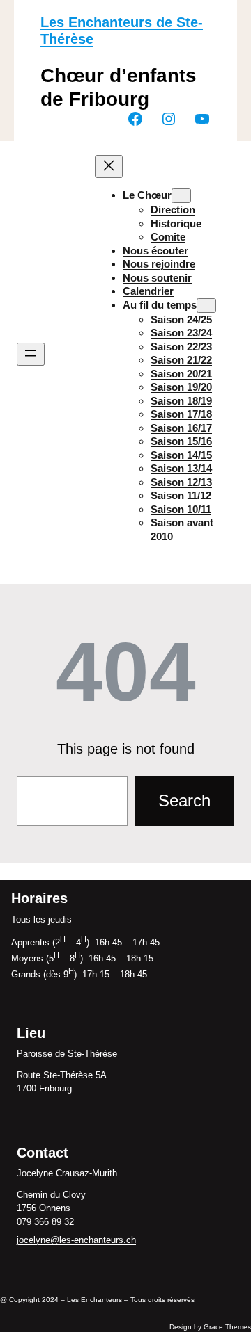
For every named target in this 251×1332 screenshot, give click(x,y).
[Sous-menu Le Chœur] (181, 195)
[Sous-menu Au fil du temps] (206, 305)
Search (184, 800)
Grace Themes (227, 1327)
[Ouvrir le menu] (31, 354)
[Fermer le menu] (109, 166)
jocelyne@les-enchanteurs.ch (76, 1240)
